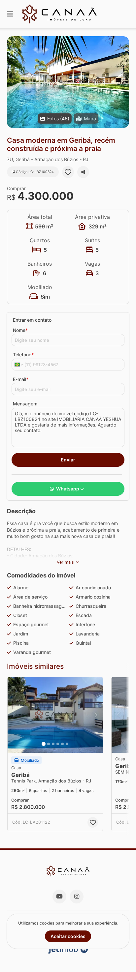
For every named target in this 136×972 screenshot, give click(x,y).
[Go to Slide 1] (44, 744)
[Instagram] (77, 896)
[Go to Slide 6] (67, 744)
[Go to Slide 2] (48, 744)
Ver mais (65, 562)
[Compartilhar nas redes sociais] (83, 172)
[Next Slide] (123, 82)
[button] (68, 82)
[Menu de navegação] (10, 14)
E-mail (20, 379)
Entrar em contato (32, 320)
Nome (20, 330)
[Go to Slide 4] (57, 744)
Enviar (68, 459)
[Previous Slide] (12, 82)
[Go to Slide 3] (53, 744)
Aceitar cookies (68, 936)
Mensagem (25, 403)
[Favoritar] (68, 172)
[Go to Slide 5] (62, 744)
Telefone (23, 354)
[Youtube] (59, 896)
